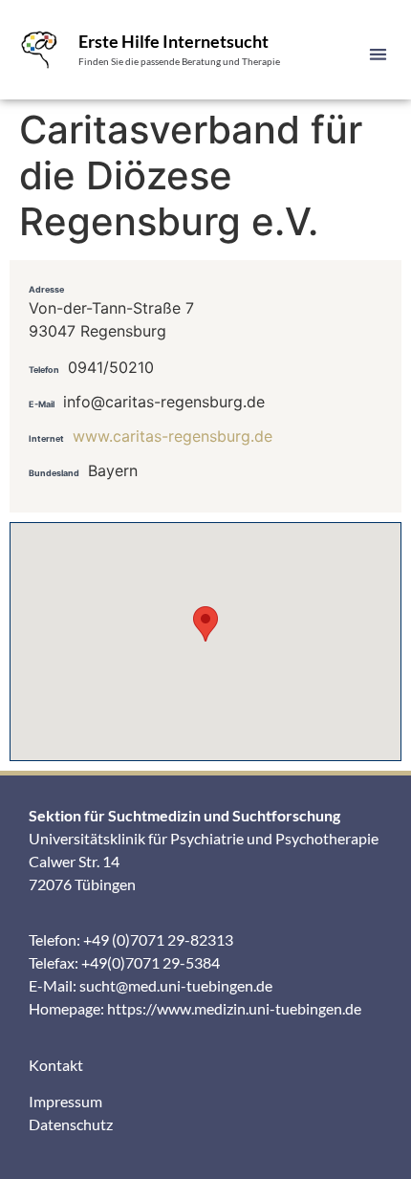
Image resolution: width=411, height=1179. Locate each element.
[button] (379, 54)
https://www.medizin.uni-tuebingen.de (234, 1008)
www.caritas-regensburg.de (172, 436)
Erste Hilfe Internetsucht (173, 41)
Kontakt (56, 1065)
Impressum (65, 1101)
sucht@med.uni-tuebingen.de (175, 985)
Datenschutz (71, 1124)
